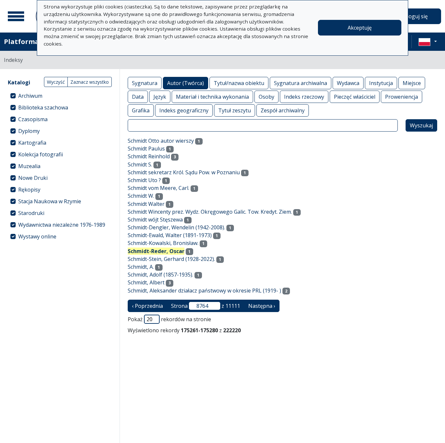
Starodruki (31, 213)
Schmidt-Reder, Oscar (156, 251)
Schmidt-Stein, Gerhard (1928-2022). (171, 259)
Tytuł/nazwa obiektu (239, 83)
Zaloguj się (414, 16)
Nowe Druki (33, 177)
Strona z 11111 (205, 305)
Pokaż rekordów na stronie (169, 319)
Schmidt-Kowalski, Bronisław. (163, 243)
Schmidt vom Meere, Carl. (158, 188)
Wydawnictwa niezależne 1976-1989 (61, 224)
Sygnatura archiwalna (300, 83)
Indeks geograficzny (183, 110)
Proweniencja (401, 96)
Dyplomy (29, 131)
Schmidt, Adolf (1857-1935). (160, 274)
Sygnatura (144, 83)
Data (138, 96)
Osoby (266, 96)
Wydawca (348, 83)
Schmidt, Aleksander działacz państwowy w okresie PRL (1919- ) (204, 290)
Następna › (261, 305)
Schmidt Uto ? (144, 180)
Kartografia (32, 142)
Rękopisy (29, 189)
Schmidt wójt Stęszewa (155, 219)
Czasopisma (33, 119)
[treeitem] (60, 95)
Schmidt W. (141, 195)
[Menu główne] (16, 16)
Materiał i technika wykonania (212, 96)
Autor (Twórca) (185, 83)
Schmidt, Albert (146, 282)
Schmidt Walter (146, 203)
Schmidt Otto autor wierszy (161, 140)
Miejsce (412, 83)
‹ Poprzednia (147, 305)
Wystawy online (37, 236)
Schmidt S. (140, 164)
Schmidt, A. (141, 266)
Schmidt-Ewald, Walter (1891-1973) (170, 235)
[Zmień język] (427, 41)
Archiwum (30, 95)
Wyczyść (56, 82)
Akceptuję (360, 27)
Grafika (141, 110)
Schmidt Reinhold (149, 156)
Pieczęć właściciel (354, 96)
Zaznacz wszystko (89, 82)
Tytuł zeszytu (234, 110)
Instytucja (381, 83)
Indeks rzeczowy (304, 96)
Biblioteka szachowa (43, 107)
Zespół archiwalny (283, 110)
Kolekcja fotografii (40, 154)
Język (159, 96)
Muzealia (29, 166)
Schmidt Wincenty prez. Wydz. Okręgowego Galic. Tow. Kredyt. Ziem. (210, 211)
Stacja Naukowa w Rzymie (49, 201)
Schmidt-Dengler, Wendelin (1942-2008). (176, 227)
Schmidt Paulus (146, 148)
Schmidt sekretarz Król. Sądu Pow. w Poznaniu (184, 172)
